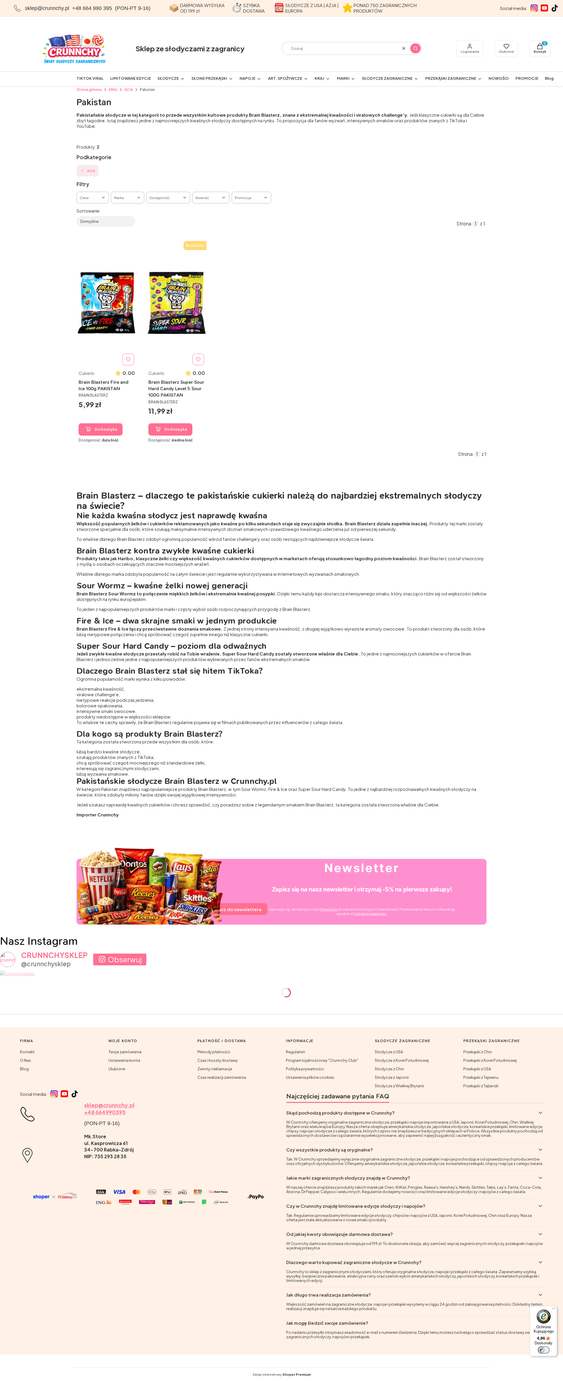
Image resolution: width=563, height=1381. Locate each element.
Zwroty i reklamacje (214, 1068)
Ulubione (116, 1068)
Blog (24, 1068)
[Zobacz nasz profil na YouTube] (544, 8)
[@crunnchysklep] (7, 959)
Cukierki (86, 373)
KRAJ (113, 89)
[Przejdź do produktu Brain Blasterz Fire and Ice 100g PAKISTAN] (106, 303)
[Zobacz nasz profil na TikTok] (554, 8)
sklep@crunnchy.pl (47, 8)
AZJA (128, 89)
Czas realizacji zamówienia (221, 1077)
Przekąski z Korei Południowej (490, 1060)
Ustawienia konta (124, 1060)
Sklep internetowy (281, 1374)
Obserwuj (125, 959)
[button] (415, 48)
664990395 (110, 1112)
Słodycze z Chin (389, 1068)
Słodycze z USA (389, 1051)
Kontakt (27, 1051)
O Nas (25, 1060)
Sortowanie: (89, 210)
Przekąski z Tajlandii (480, 1085)
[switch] (544, 1349)
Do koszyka (106, 429)
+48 (89, 1112)
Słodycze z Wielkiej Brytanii (399, 1085)
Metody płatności (213, 1051)
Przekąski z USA (477, 1068)
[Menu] (553, 1309)
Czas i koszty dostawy (217, 1060)
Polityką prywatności (369, 913)
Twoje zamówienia (125, 1051)
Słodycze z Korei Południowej (402, 1060)
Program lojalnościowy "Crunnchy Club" (322, 1060)
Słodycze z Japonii (392, 1077)
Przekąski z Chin (477, 1051)
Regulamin (329, 909)
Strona (463, 224)
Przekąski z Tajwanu (480, 1077)
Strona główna (89, 89)
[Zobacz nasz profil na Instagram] (534, 8)
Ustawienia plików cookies (310, 1077)
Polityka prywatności (305, 1068)
